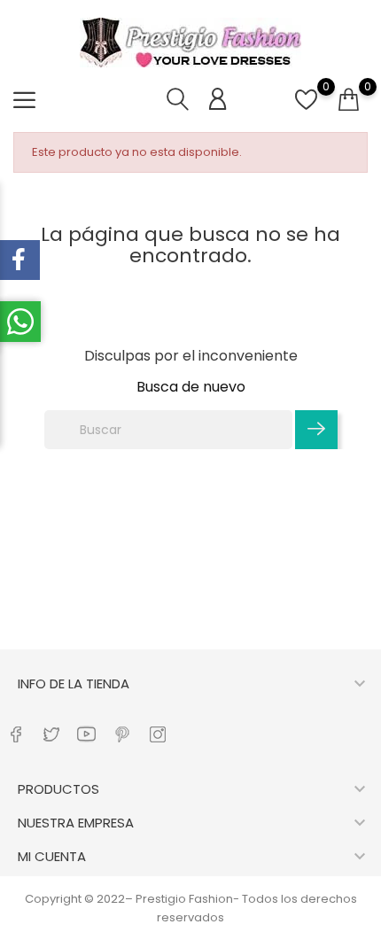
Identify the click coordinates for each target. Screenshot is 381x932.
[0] (306, 109)
